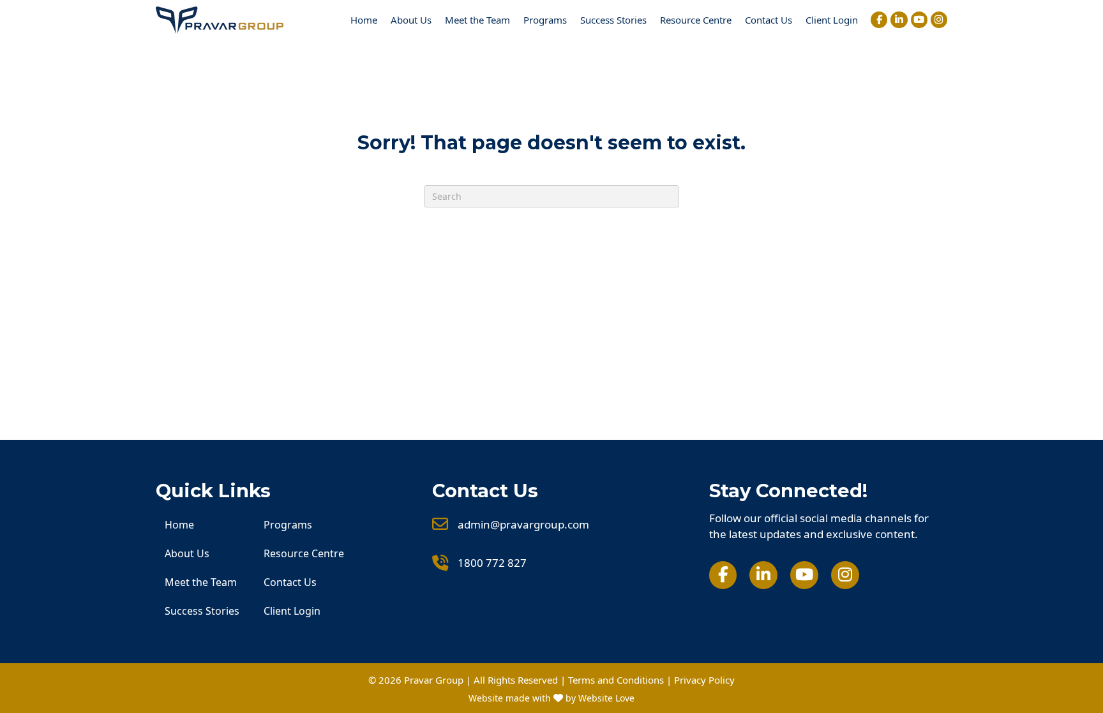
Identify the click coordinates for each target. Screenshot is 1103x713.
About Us (411, 19)
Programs (545, 19)
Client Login (832, 19)
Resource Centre (696, 19)
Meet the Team (477, 19)
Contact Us (768, 19)
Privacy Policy (704, 679)
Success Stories (613, 19)
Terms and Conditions (616, 679)
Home (363, 19)
